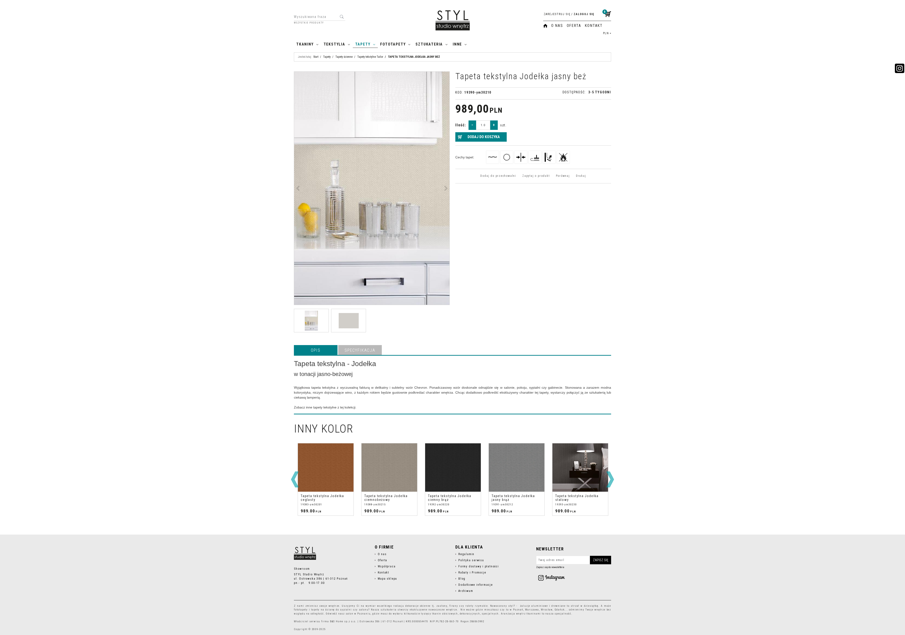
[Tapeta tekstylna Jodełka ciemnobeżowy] (326, 467)
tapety (315, 609)
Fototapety (393, 44)
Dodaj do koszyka (484, 137)
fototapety (301, 609)
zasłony (441, 605)
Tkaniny (305, 44)
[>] (610, 479)
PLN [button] (606, 33)
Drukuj (581, 175)
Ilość (460, 125)
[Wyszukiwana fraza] (341, 17)
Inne (457, 44)
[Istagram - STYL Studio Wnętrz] (551, 577)
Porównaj (563, 175)
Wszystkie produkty (309, 23)
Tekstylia (334, 44)
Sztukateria (429, 44)
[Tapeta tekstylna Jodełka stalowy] (516, 467)
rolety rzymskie (476, 605)
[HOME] (545, 26)
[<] (295, 479)
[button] (315, 350)
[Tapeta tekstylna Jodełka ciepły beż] (580, 467)
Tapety (362, 44)
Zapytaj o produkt (536, 175)
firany (453, 605)
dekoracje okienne (418, 605)
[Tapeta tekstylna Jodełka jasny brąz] (453, 467)
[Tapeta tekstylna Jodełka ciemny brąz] (389, 467)
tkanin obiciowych (445, 613)
